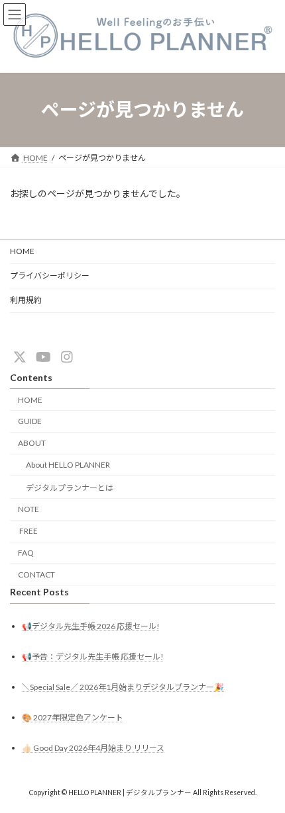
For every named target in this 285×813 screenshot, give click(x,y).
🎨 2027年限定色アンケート (72, 717)
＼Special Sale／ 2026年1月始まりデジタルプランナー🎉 (123, 687)
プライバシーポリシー (49, 275)
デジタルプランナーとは (69, 488)
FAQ (26, 553)
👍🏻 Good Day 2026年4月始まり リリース (93, 748)
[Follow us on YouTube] (43, 356)
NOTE (28, 509)
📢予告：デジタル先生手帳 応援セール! (93, 657)
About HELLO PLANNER (68, 465)
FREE (28, 531)
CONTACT (36, 574)
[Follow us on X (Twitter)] (20, 356)
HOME (22, 251)
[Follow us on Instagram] (67, 356)
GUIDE (30, 421)
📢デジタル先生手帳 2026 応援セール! (91, 625)
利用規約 (26, 300)
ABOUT (32, 443)
